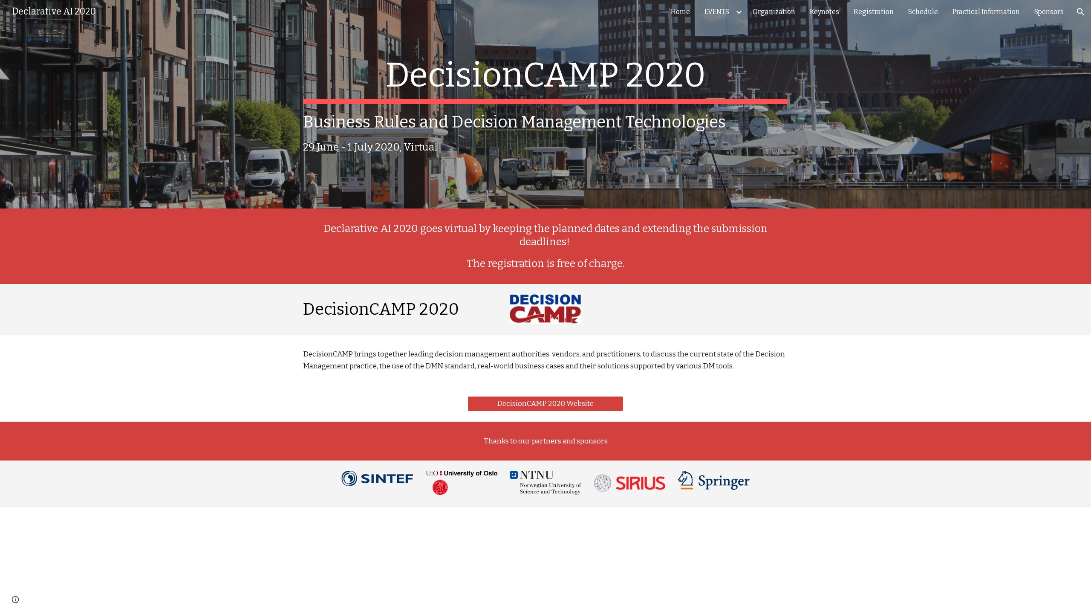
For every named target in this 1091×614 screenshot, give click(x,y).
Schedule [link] (923, 12)
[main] (545, 104)
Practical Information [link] (986, 12)
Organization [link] (774, 12)
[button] (1081, 12)
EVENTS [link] (716, 12)
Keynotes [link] (824, 12)
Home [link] (680, 12)
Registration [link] (874, 12)
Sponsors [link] (1049, 12)
